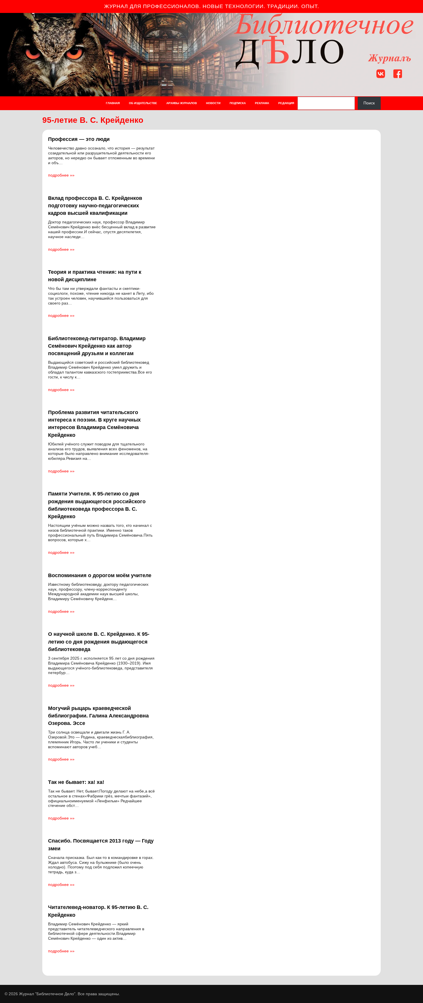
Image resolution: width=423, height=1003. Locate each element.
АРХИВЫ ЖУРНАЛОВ (181, 103)
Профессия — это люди (79, 139)
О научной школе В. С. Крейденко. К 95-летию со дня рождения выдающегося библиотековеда (98, 641)
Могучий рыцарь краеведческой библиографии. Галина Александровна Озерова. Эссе (98, 715)
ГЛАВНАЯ (113, 103)
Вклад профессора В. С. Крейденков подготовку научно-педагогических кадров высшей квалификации (95, 205)
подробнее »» (61, 175)
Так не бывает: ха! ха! (76, 782)
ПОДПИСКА (238, 103)
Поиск (369, 103)
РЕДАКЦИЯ (286, 103)
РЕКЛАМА (262, 103)
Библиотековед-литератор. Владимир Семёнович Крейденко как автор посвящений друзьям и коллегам (97, 346)
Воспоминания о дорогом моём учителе (99, 575)
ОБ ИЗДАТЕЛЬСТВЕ (143, 103)
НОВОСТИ (213, 103)
